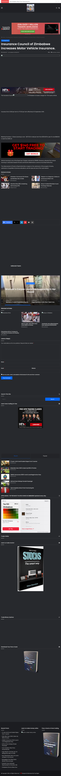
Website (34, 368)
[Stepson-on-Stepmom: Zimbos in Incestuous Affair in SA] (36, 178)
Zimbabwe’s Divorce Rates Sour (9, 767)
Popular (45, 456)
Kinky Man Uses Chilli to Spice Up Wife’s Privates (23, 468)
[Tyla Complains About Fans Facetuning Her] (5, 490)
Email (3, 368)
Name (3, 362)
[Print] (32, 222)
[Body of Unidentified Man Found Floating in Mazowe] (36, 185)
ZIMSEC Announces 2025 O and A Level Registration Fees (25, 474)
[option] (30, 290)
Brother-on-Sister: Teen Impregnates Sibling (30, 290)
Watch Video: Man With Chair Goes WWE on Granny (29, 324)
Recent (16, 456)
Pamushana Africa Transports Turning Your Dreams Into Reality (10, 332)
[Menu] (2, 8)
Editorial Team (16, 266)
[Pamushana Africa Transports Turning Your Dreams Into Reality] (10, 321)
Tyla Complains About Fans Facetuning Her (22, 488)
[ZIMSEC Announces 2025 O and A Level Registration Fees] (5, 477)
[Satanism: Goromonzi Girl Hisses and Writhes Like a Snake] (5, 178)
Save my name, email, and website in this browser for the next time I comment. (21, 374)
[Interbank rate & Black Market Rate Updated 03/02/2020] (51, 317)
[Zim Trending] (30, 8)
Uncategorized (9, 37)
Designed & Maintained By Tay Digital (30, 773)
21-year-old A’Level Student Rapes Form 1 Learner (23, 461)
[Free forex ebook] (30, 28)
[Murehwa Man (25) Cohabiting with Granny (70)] (5, 185)
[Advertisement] (30, 17)
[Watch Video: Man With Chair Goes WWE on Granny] (30, 317)
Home (3, 37)
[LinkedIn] (21, 222)
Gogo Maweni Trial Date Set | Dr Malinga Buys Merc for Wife (24, 1)
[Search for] (59, 8)
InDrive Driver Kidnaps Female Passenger (21, 481)
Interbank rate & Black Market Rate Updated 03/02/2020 (50, 324)
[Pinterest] (25, 222)
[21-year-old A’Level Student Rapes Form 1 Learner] (5, 463)
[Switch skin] (56, 8)
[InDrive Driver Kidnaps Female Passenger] (5, 483)
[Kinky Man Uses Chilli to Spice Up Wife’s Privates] (5, 470)
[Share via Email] (28, 222)
